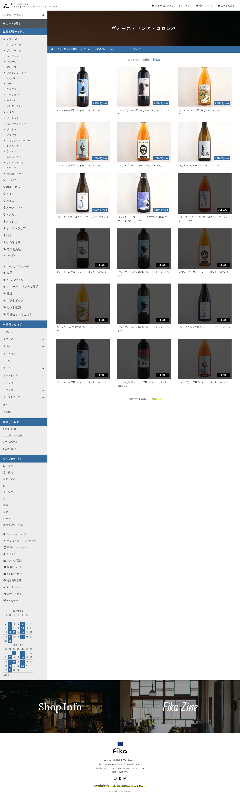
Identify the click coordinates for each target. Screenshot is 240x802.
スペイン (11, 179)
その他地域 (13, 242)
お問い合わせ (14, 573)
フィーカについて (164, 5)
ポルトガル (13, 186)
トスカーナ (13, 145)
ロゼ (5, 511)
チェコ (10, 200)
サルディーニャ (15, 162)
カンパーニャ (14, 157)
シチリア (11, 168)
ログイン (185, 5)
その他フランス (15, 105)
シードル (11, 255)
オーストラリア (16, 228)
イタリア (11, 112)
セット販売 (14, 307)
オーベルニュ (14, 78)
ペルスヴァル (15, 279)
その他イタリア (15, 173)
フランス (11, 38)
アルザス (11, 67)
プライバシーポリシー (18, 587)
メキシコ (11, 221)
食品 (9, 272)
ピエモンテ (13, 118)
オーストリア (14, 207)
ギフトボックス (16, 300)
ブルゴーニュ (14, 50)
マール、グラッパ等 (18, 266)
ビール (10, 260)
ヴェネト (11, 129)
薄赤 (5, 505)
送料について (206, 5)
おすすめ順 (133, 59)
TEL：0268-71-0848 (109, 764)
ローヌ (10, 83)
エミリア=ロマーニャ (18, 140)
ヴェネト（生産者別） (94, 49)
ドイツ (10, 193)
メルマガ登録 (14, 560)
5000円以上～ (11, 448)
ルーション (13, 94)
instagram (12, 600)
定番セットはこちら (19, 314)
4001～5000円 (11, 442)
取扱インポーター (17, 547)
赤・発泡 (8, 472)
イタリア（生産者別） (68, 49)
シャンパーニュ (15, 44)
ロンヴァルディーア (18, 123)
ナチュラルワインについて (22, 540)
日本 (9, 235)
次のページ (157, 399)
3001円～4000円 (12, 435)
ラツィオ (11, 151)
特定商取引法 (14, 580)
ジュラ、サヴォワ (16, 72)
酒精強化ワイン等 (13, 525)
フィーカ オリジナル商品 (22, 286)
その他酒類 (14, 249)
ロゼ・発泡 (9, 478)
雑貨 (9, 293)
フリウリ (11, 134)
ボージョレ (13, 56)
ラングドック (14, 89)
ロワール (11, 61)
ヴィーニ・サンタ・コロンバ (125, 49)
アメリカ (11, 214)
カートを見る (228, 5)
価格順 (146, 59)
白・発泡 (8, 465)
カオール (11, 100)
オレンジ (8, 492)
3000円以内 (9, 429)
